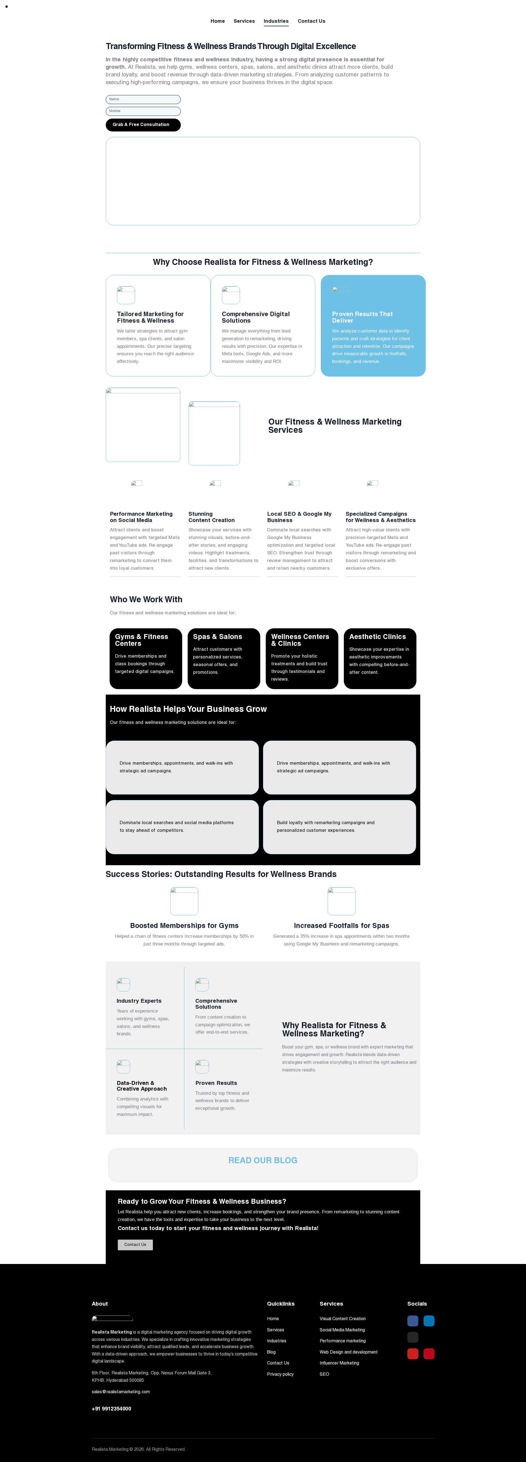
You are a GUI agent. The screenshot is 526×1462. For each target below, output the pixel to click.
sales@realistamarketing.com (121, 1392)
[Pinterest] (429, 1353)
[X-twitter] (429, 1337)
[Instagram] (412, 1337)
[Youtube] (412, 1353)
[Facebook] (412, 1320)
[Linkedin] (429, 1320)
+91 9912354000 (111, 1409)
